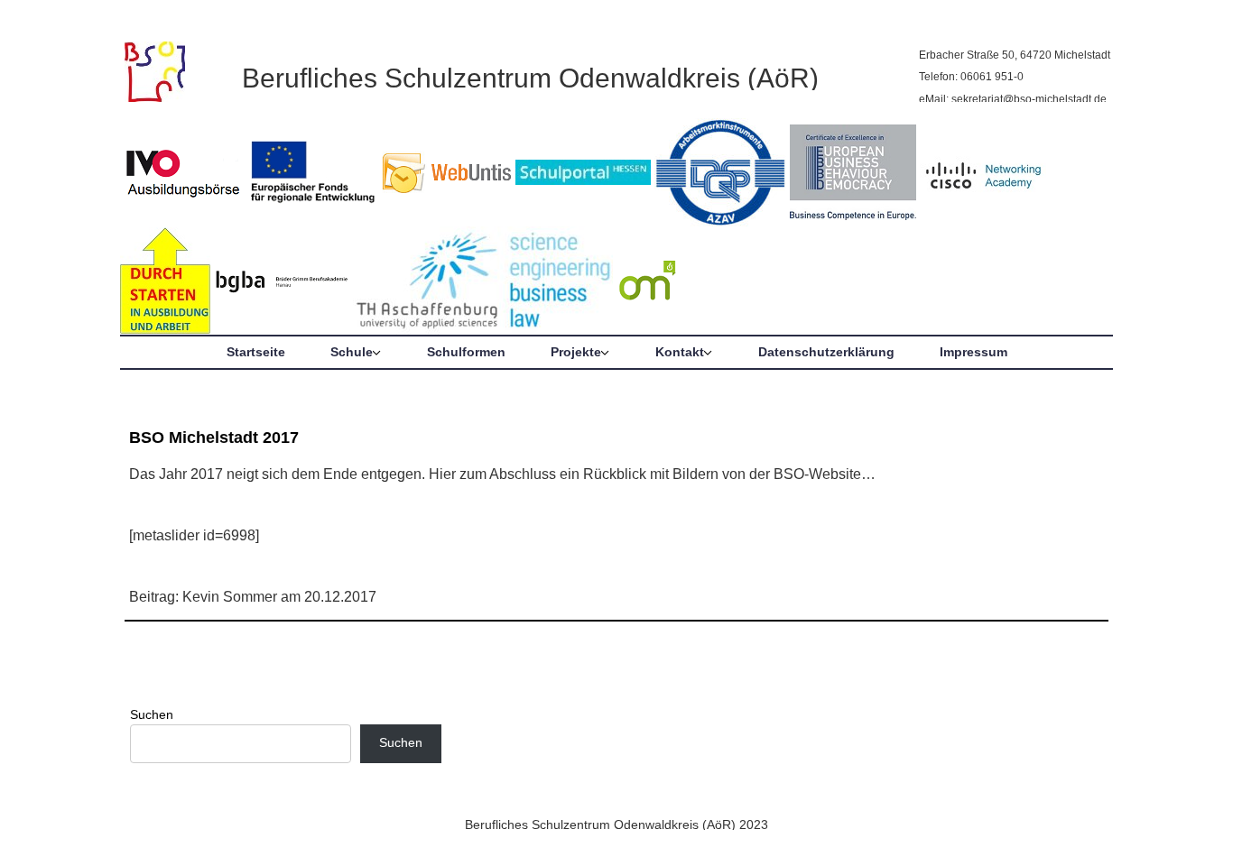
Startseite (256, 352)
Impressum (973, 352)
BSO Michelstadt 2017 (214, 437)
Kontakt (679, 352)
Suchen (151, 714)
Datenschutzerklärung (826, 352)
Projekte (576, 352)
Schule (351, 352)
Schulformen (466, 352)
